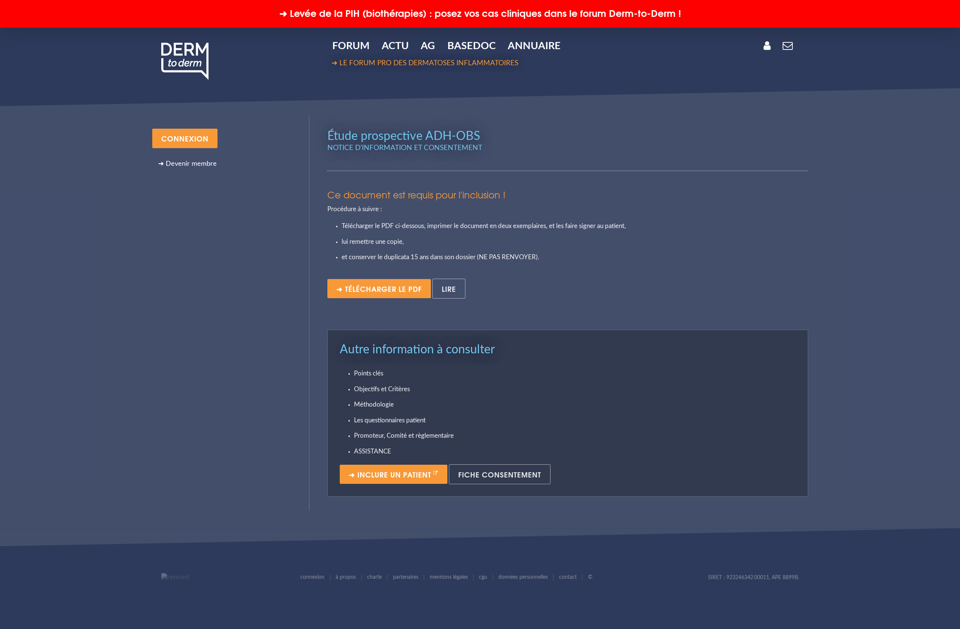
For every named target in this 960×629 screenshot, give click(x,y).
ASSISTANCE (372, 452)
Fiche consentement (499, 474)
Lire (449, 288)
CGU (483, 577)
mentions (449, 577)
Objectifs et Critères (382, 389)
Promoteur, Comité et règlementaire (404, 436)
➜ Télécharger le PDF (379, 288)
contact (568, 577)
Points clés (368, 374)
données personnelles (523, 577)
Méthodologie (374, 405)
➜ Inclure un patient (391, 474)
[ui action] (173, 577)
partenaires (405, 577)
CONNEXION (184, 138)
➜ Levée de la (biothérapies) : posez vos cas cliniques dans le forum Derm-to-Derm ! (480, 12)
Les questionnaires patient (390, 420)
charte (374, 577)
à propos (346, 577)
